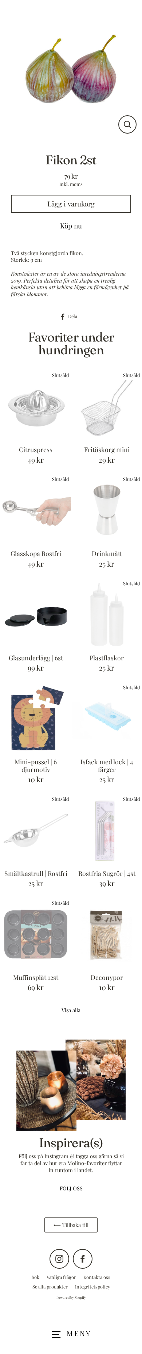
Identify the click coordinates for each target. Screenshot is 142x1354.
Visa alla (71, 1010)
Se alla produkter (50, 1286)
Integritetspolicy (92, 1286)
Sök (35, 1277)
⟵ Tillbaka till (71, 1224)
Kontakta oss (96, 1277)
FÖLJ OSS (71, 1188)
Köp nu (71, 225)
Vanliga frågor (61, 1277)
